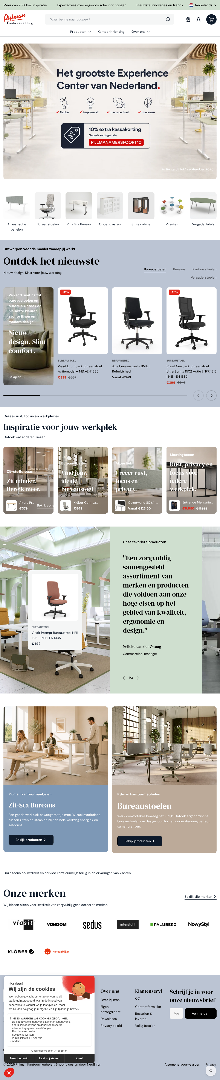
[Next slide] (211, 395)
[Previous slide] (198, 395)
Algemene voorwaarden (182, 1064)
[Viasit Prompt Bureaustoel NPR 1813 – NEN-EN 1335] (55, 597)
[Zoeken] (168, 19)
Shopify (61, 1064)
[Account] (198, 19)
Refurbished (120, 360)
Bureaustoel (67, 360)
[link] (21, 924)
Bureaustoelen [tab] (155, 269)
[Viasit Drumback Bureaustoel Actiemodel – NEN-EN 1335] (83, 320)
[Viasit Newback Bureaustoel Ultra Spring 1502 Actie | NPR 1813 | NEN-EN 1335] (192, 320)
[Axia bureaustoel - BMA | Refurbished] (137, 320)
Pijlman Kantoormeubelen (35, 1064)
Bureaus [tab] (179, 269)
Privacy (211, 1064)
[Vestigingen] (188, 19)
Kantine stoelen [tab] (204, 269)
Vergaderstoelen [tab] (204, 277)
